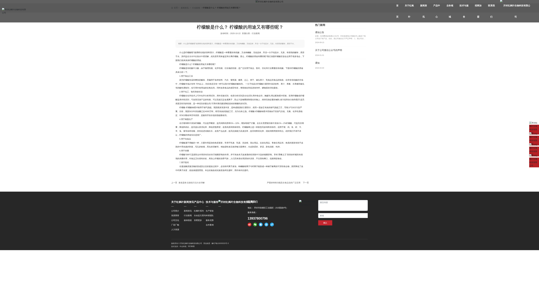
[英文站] (534, 129)
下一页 (306, 183)
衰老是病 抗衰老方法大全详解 (192, 183)
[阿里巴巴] (534, 151)
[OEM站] (534, 162)
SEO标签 (191, 246)
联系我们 (253, 201)
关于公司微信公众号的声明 (328, 50)
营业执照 (206, 243)
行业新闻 (256, 33)
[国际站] (534, 140)
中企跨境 (183, 246)
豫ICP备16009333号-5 (220, 243)
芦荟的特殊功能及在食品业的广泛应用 (283, 183)
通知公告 (319, 32)
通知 (317, 63)
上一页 (174, 183)
